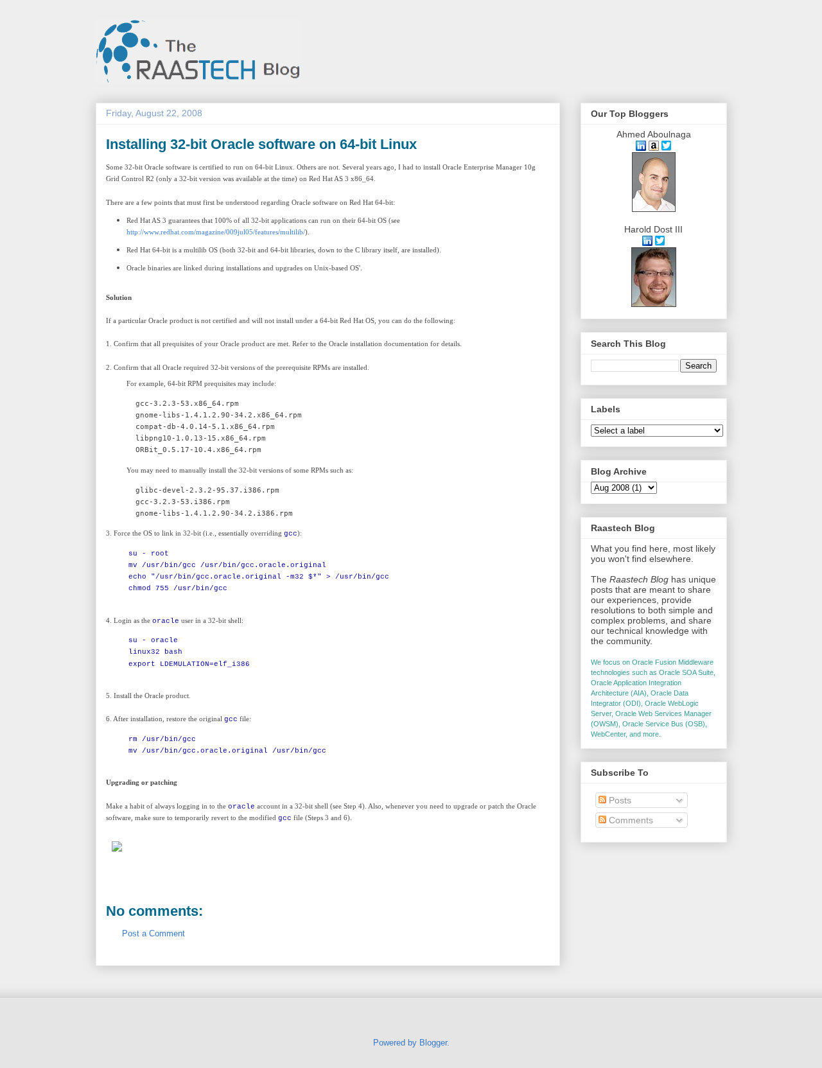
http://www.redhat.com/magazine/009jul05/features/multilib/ (216, 232)
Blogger (433, 1042)
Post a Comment (153, 933)
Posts (618, 800)
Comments (629, 820)
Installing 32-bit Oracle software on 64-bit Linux (261, 144)
